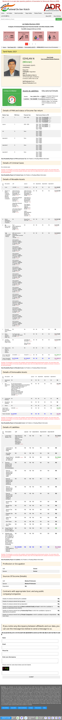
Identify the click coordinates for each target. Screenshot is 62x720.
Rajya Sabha (28, 13)
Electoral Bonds (48, 13)
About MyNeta (57, 16)
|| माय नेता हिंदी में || (5, 16)
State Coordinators (22, 707)
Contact (30, 707)
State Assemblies (18, 13)
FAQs (44, 707)
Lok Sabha (9, 13)
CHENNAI (20, 47)
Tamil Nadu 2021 (12, 47)
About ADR (48, 16)
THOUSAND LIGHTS (29, 47)
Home (2, 13)
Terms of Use (38, 707)
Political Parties (38, 13)
